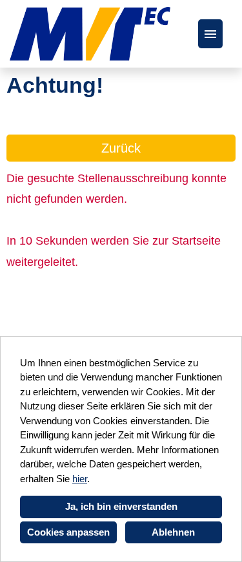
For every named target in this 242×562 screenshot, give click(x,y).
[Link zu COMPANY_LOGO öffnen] (90, 34)
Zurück (121, 148)
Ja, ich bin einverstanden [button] (121, 506)
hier (79, 478)
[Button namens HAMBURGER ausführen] (210, 33)
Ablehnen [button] (173, 532)
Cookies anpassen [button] (68, 532)
